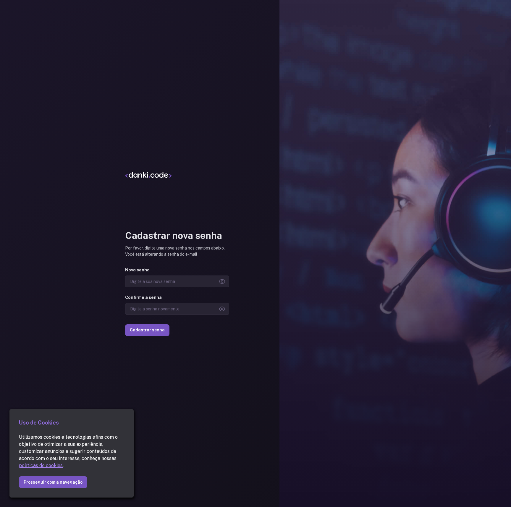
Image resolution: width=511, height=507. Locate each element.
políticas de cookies (41, 465)
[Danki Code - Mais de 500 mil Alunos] (177, 174)
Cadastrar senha (147, 330)
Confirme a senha (143, 297)
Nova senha (137, 270)
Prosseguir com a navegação (53, 482)
